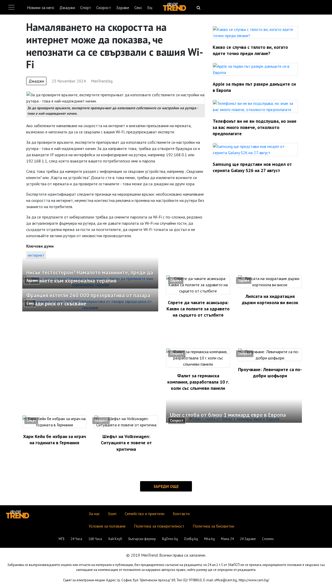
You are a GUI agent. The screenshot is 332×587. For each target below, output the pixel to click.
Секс (138, 7)
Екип (112, 513)
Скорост (103, 7)
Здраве (122, 7)
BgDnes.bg (170, 539)
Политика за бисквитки (213, 526)
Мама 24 (227, 539)
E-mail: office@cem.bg (220, 580)
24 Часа (76, 539)
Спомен (268, 539)
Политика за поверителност (159, 526)
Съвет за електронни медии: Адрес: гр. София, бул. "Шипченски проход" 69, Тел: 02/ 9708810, (132, 580)
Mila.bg (209, 539)
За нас (94, 513)
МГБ (61, 539)
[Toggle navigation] (11, 7)
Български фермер (142, 539)
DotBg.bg (191, 539)
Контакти (181, 513)
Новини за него (40, 7)
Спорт (85, 7)
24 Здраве (248, 539)
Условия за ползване (107, 526)
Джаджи (67, 7)
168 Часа (95, 539)
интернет (36, 255)
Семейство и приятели (144, 513)
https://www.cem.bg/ (254, 580)
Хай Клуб (115, 539)
